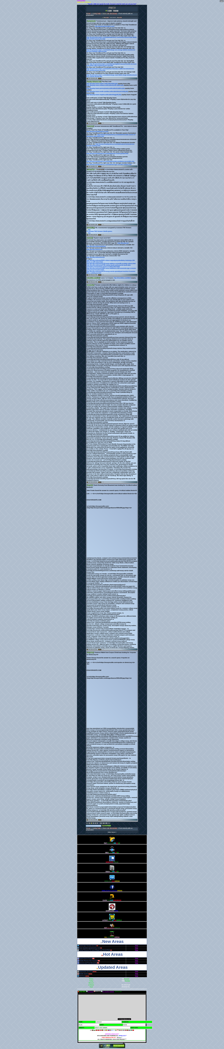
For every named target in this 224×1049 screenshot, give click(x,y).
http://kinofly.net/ (123, 243)
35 (106, 823)
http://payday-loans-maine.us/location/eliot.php (102, 83)
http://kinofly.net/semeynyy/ (96, 257)
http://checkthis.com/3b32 (122, 278)
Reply (99, 78)
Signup (115, 11)
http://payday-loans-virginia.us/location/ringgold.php (104, 94)
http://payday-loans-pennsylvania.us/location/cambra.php (106, 88)
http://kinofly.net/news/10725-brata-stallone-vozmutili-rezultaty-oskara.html (111, 263)
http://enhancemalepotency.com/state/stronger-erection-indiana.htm (109, 164)
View (136, 945)
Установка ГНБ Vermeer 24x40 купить (99, 231)
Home (88, 13)
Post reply (106, 17)
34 (103, 823)
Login (109, 11)
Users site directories (110, 13)
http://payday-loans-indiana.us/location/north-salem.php (105, 85)
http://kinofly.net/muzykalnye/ (96, 246)
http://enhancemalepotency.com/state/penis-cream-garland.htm (107, 153)
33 (101, 823)
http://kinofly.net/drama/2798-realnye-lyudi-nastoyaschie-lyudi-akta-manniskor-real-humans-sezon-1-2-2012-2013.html (109, 265)
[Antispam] (89, 991)
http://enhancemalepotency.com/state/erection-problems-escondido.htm (110, 161)
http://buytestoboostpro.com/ (104, 26)
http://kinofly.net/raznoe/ (94, 249)
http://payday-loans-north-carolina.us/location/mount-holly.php (107, 91)
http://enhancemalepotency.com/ (97, 131)
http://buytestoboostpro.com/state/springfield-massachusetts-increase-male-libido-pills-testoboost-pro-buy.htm (112, 64)
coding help (96, 13)
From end (119, 17)
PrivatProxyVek (100, 169)
